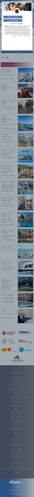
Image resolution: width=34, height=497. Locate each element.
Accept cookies (12, 20)
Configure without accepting (21, 35)
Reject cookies (13, 17)
